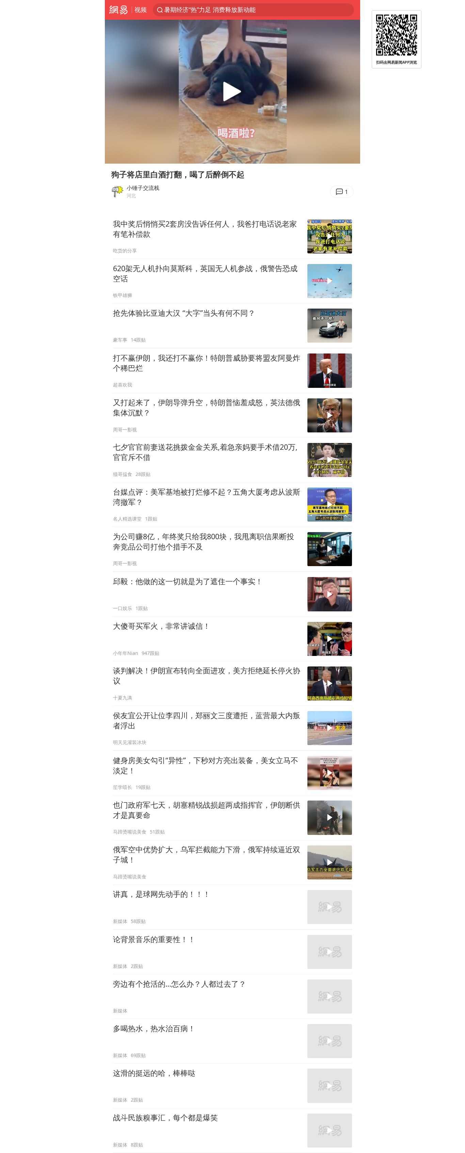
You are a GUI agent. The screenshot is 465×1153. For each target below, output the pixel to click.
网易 (118, 10)
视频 (140, 9)
